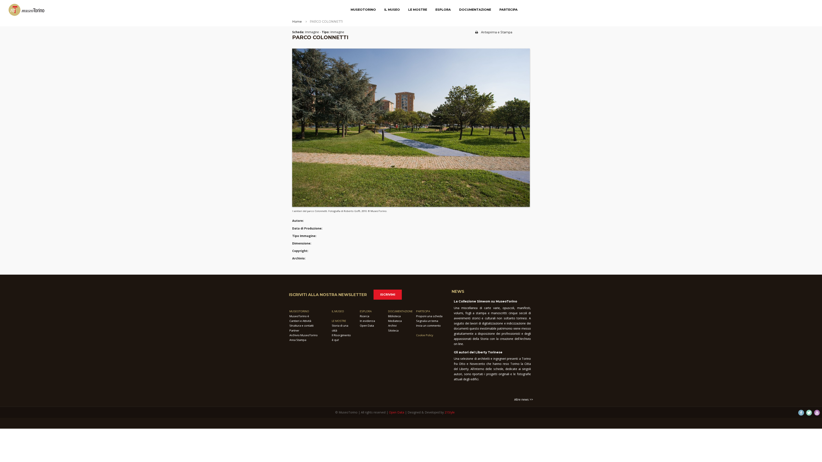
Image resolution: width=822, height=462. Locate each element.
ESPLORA (366, 311)
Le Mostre (417, 10)
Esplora (443, 10)
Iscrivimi (387, 294)
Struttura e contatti (301, 325)
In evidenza (367, 321)
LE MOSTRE (339, 321)
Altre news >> (523, 399)
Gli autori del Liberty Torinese (478, 352)
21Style (450, 412)
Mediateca (395, 321)
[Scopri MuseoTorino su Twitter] (809, 413)
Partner (294, 330)
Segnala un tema (427, 321)
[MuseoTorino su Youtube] (817, 413)
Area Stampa (297, 340)
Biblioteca (394, 316)
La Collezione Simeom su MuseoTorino (485, 301)
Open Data (367, 325)
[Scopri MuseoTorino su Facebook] (801, 413)
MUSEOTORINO (299, 311)
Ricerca (364, 316)
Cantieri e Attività (300, 321)
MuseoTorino (363, 10)
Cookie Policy (424, 335)
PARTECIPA (423, 311)
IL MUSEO (338, 311)
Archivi (392, 325)
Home (297, 22)
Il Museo (392, 10)
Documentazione (475, 10)
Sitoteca (393, 330)
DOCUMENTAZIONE (400, 311)
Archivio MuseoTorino (303, 335)
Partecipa (508, 10)
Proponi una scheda (429, 316)
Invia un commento (428, 325)
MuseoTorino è (299, 316)
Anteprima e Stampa (496, 32)
